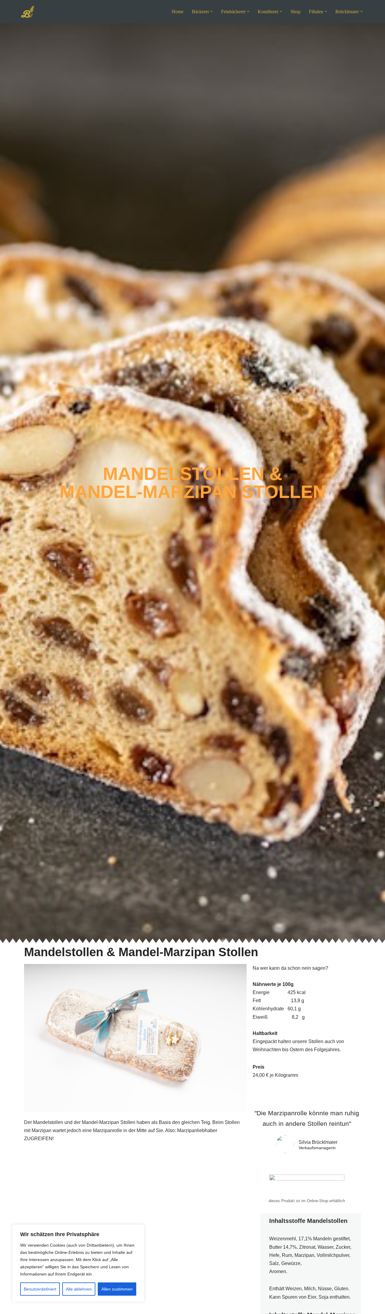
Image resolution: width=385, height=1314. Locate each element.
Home (177, 11)
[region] (78, 1263)
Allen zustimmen (117, 1289)
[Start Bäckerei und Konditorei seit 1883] (28, 11)
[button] (211, 11)
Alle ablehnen (79, 1289)
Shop (295, 11)
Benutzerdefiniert (40, 1289)
